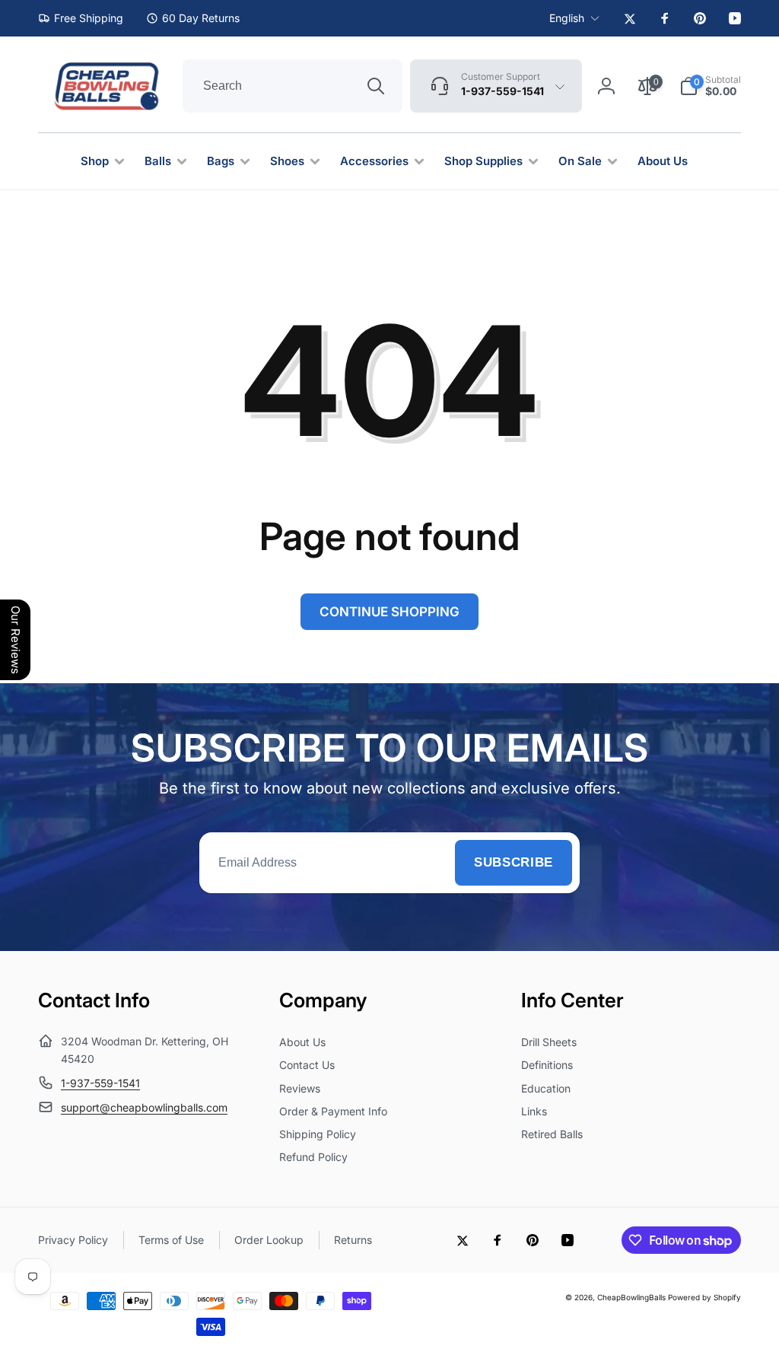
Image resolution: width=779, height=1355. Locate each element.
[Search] (376, 86)
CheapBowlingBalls (631, 1297)
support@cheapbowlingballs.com (144, 1107)
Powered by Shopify (704, 1297)
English (566, 17)
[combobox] (292, 86)
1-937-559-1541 (100, 1083)
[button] (710, 86)
